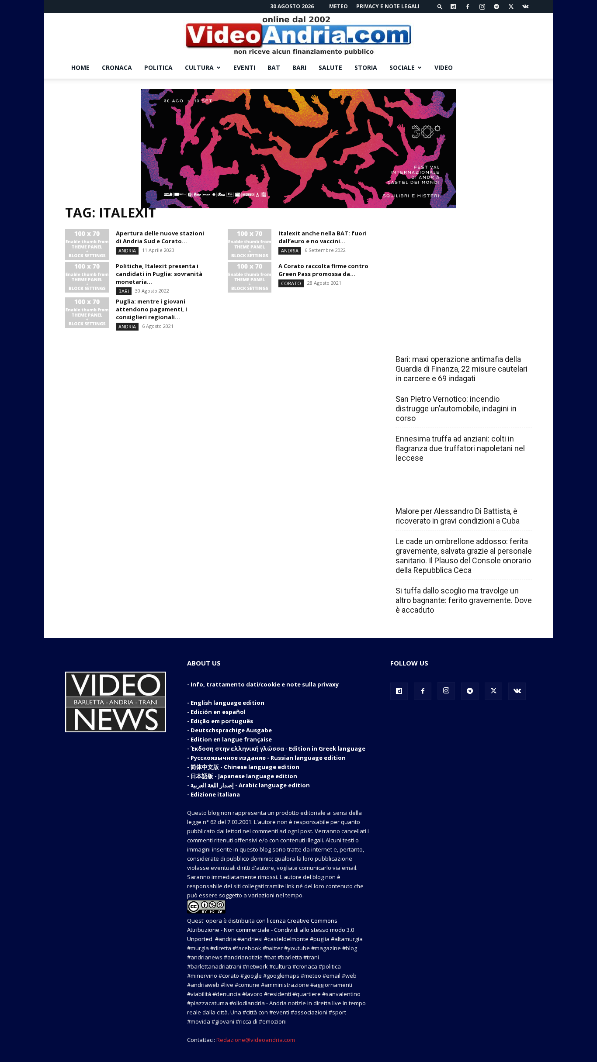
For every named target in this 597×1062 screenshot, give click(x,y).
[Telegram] (496, 6)
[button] (440, 6)
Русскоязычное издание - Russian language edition (268, 758)
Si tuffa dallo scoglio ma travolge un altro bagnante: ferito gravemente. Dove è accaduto (464, 600)
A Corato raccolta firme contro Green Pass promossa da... (323, 270)
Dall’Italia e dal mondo (438, 492)
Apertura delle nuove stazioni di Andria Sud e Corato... (160, 237)
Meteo (338, 6)
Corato (291, 283)
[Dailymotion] (453, 6)
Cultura (199, 67)
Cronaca (117, 67)
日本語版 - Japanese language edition (244, 776)
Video (443, 67)
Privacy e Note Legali (388, 6)
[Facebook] (467, 6)
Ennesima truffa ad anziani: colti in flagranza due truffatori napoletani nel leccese (460, 448)
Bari (299, 67)
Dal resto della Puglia (437, 340)
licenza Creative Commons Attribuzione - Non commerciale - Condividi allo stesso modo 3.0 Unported (270, 930)
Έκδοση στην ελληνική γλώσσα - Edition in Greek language (278, 748)
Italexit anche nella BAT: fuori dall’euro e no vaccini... (322, 237)
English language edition (227, 703)
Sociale (402, 67)
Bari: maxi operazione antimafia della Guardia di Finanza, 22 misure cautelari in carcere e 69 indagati (462, 369)
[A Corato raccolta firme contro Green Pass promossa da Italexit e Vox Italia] (249, 277)
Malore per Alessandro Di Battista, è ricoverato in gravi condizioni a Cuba (458, 516)
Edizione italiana (215, 794)
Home (80, 67)
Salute (330, 67)
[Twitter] (510, 6)
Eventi (244, 67)
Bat (273, 67)
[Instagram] (482, 6)
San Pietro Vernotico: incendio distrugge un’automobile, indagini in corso (456, 408)
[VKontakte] (525, 6)
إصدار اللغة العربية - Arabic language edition (250, 785)
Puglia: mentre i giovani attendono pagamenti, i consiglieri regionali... (151, 309)
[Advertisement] (461, 262)
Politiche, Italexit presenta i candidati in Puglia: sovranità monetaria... (159, 274)
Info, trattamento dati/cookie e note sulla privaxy (265, 684)
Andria (127, 250)
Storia (365, 67)
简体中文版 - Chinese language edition (245, 767)
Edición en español (218, 712)
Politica (158, 67)
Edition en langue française (231, 739)
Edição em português (222, 721)
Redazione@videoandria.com (255, 1040)
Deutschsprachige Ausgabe (231, 730)
